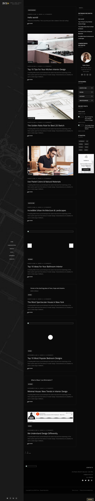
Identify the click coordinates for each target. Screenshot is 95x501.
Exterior (86, 144)
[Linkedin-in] (13, 498)
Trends (86, 150)
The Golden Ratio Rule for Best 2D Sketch (46, 125)
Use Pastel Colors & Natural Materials (44, 181)
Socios (11, 252)
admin (40, 14)
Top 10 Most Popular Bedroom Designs (45, 358)
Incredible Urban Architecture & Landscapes (47, 210)
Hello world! (33, 17)
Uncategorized (31, 10)
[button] (71, 246)
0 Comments (48, 14)
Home (12, 241)
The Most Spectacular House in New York (46, 302)
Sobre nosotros (12, 245)
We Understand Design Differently (43, 433)
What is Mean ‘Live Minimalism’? (42, 380)
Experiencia (11, 255)
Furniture (81, 147)
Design (29, 295)
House (86, 147)
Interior (30, 62)
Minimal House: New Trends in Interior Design (48, 391)
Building (80, 144)
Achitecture (31, 118)
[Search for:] (86, 8)
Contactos (11, 259)
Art (87, 141)
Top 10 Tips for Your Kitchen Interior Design (47, 69)
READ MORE (30, 23)
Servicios (12, 248)
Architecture (81, 141)
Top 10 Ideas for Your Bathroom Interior (45, 266)
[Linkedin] (88, 480)
